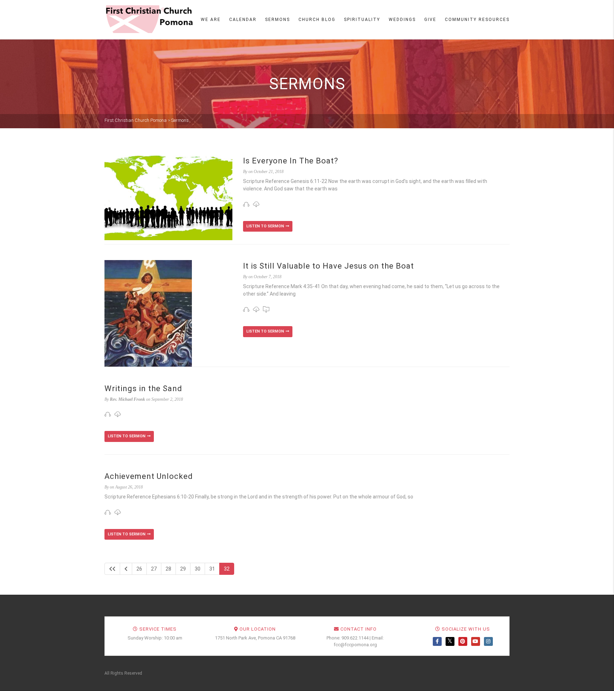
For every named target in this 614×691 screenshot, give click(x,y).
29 (183, 569)
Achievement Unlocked (148, 476)
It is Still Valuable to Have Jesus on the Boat (328, 265)
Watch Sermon (267, 226)
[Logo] (148, 19)
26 (139, 569)
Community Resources (477, 19)
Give (430, 19)
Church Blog (316, 19)
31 (212, 569)
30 (197, 569)
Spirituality (362, 19)
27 (154, 569)
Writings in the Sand (143, 388)
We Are (211, 19)
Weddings (402, 19)
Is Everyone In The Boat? (290, 160)
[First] (112, 569)
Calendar (243, 19)
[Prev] (126, 569)
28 (168, 569)
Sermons (277, 19)
